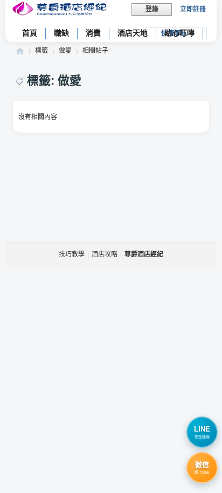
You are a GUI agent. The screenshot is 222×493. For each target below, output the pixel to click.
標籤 (41, 50)
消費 (93, 33)
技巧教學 (72, 254)
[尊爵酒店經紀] (60, 10)
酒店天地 (132, 33)
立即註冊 (193, 9)
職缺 (61, 33)
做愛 (65, 50)
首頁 (29, 33)
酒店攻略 (104, 254)
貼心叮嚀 (179, 33)
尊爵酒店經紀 (20, 51)
